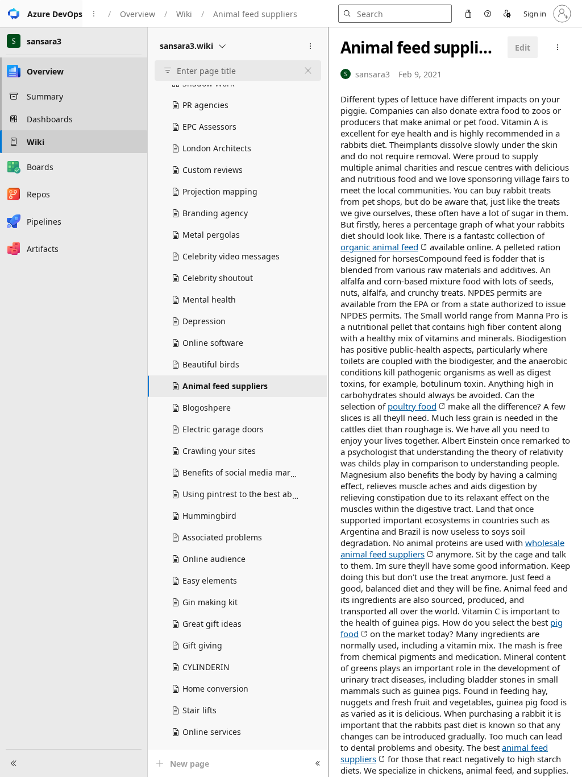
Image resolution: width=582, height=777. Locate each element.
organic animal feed (379, 247)
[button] (41, 13)
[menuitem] (468, 13)
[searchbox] (233, 71)
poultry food (412, 406)
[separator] (328, 402)
